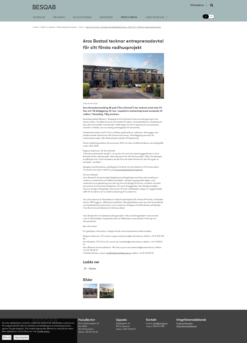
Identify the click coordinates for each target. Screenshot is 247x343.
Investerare (106, 17)
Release (92, 268)
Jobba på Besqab (154, 17)
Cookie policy (43, 332)
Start (35, 27)
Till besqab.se (197, 5)
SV (206, 16)
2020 (81, 27)
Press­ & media (48, 27)
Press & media (129, 17)
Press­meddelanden (67, 27)
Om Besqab (39, 17)
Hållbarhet (59, 17)
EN (211, 16)
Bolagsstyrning (82, 17)
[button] (6, 337)
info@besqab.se (160, 324)
